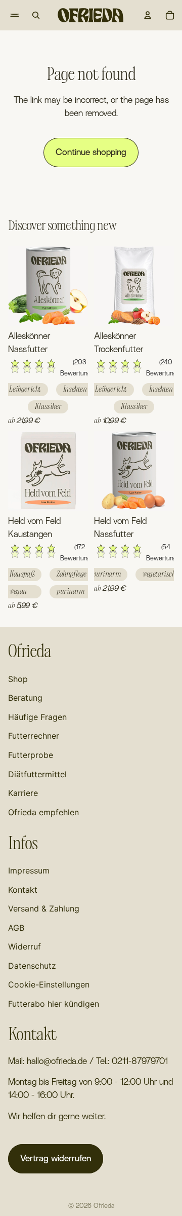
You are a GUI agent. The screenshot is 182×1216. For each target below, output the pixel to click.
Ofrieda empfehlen (43, 812)
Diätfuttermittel (37, 774)
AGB (16, 928)
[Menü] (8, 15)
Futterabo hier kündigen (53, 1004)
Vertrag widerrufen (55, 1158)
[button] (48, 369)
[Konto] (147, 15)
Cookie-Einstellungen (48, 984)
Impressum (29, 870)
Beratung (25, 698)
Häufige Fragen (37, 717)
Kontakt (22, 890)
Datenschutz (32, 966)
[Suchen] (35, 15)
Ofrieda (104, 1205)
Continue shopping (91, 152)
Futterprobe (30, 755)
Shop (18, 679)
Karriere (23, 793)
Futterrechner (33, 736)
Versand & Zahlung (43, 908)
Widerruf (24, 946)
